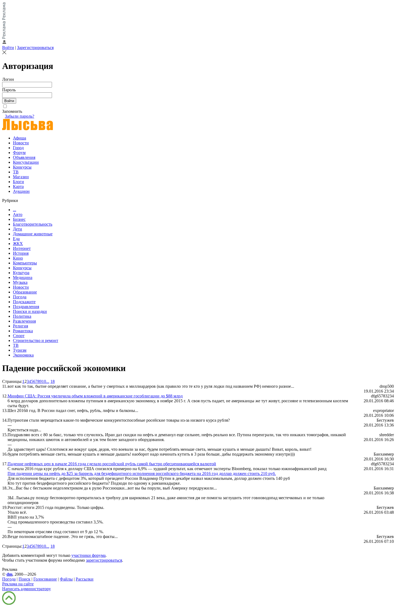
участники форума (88, 555)
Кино (18, 258)
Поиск (24, 579)
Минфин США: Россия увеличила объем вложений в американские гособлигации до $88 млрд (95, 396)
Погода (19, 297)
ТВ (16, 172)
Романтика (23, 331)
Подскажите (24, 301)
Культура (21, 272)
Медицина (22, 277)
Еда (16, 238)
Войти (8, 47)
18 (52, 381)
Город (18, 147)
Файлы (66, 579)
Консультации (26, 162)
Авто (17, 214)
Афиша (19, 138)
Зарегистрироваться (35, 47)
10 (44, 381)
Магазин (21, 176)
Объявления (24, 157)
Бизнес (19, 219)
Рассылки (84, 579)
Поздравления (26, 306)
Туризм (19, 350)
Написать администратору (26, 588)
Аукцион (21, 191)
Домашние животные (33, 234)
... (14, 209)
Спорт (19, 335)
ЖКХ (18, 243)
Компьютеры (25, 263)
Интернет (22, 248)
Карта (18, 186)
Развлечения (24, 321)
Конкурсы (22, 167)
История (21, 253)
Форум (19, 152)
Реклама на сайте (18, 584)
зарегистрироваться (104, 560)
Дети (17, 229)
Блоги (18, 181)
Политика (22, 316)
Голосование (45, 579)
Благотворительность (32, 224)
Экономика (23, 355)
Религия (20, 326)
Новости (21, 143)
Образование (25, 292)
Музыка (20, 282)
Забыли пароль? (19, 116)
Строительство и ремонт (35, 340)
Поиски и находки (30, 311)
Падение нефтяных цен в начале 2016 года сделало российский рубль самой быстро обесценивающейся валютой (112, 464)
